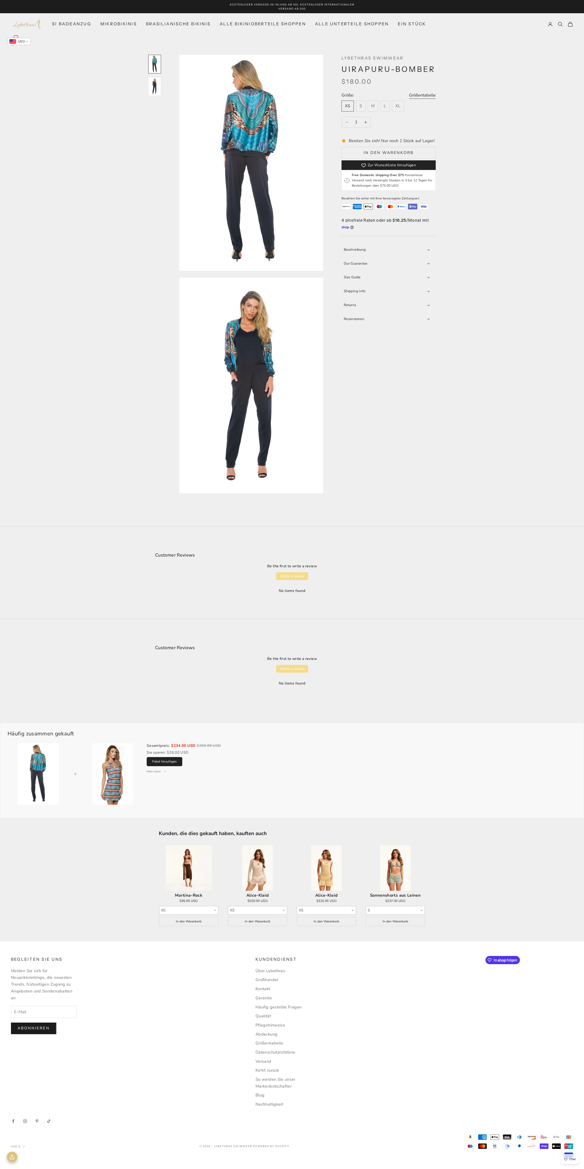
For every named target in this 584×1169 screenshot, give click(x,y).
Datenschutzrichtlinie (275, 1052)
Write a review (292, 576)
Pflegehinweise (270, 1025)
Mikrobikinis (118, 23)
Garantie (264, 998)
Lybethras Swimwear (373, 58)
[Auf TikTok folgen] (49, 1121)
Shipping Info (354, 291)
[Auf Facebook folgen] (13, 1121)
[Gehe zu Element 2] (154, 86)
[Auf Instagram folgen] (25, 1121)
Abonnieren (34, 1028)
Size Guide (352, 277)
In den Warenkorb (389, 152)
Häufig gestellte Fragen (279, 1007)
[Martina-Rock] (188, 868)
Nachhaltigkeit (269, 1104)
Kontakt (263, 989)
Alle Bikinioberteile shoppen (263, 23)
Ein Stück (412, 23)
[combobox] (188, 910)
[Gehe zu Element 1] (154, 64)
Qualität (263, 1016)
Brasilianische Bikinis (178, 23)
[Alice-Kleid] (257, 868)
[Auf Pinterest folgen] (37, 1121)
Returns (350, 305)
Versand (263, 1061)
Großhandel (267, 979)
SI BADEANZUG (71, 23)
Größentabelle (422, 95)
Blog (260, 1095)
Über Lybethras (270, 971)
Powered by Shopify (271, 1146)
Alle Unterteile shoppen (352, 23)
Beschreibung (355, 249)
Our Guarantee (356, 263)
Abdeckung (266, 1034)
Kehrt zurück (267, 1070)
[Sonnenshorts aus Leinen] (395, 868)
